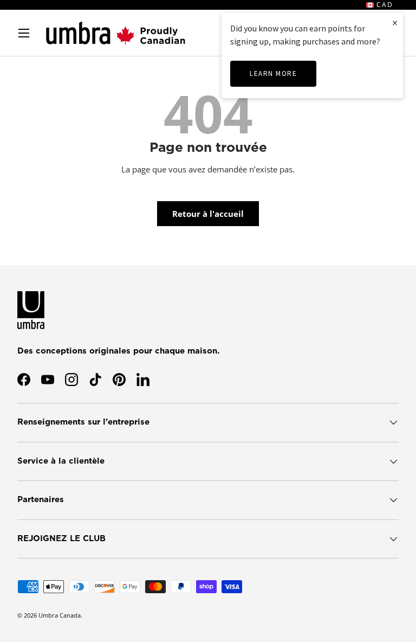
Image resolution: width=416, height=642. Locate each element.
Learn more (273, 73)
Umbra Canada (59, 615)
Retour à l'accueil (208, 213)
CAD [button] (383, 4)
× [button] (395, 22)
